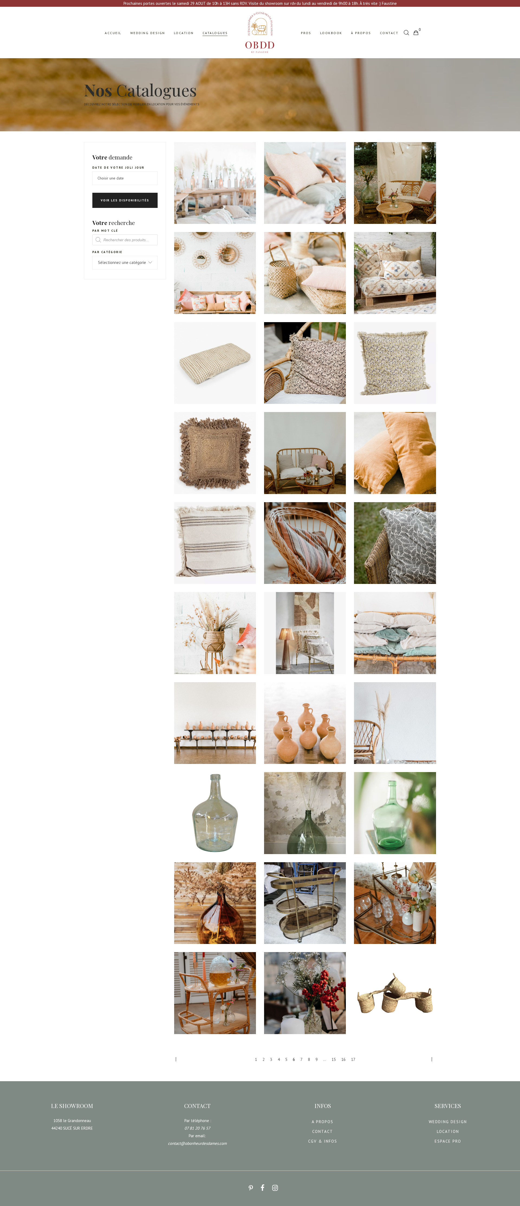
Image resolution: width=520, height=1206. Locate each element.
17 (353, 1059)
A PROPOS (322, 1121)
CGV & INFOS (322, 1141)
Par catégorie (107, 252)
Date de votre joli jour (118, 167)
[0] (415, 32)
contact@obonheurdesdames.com (197, 1143)
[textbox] (125, 262)
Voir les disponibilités (125, 200)
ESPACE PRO (448, 1141)
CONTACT (322, 1131)
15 (334, 1059)
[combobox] (125, 262)
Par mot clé (105, 231)
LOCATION (448, 1131)
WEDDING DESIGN (448, 1121)
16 (343, 1059)
